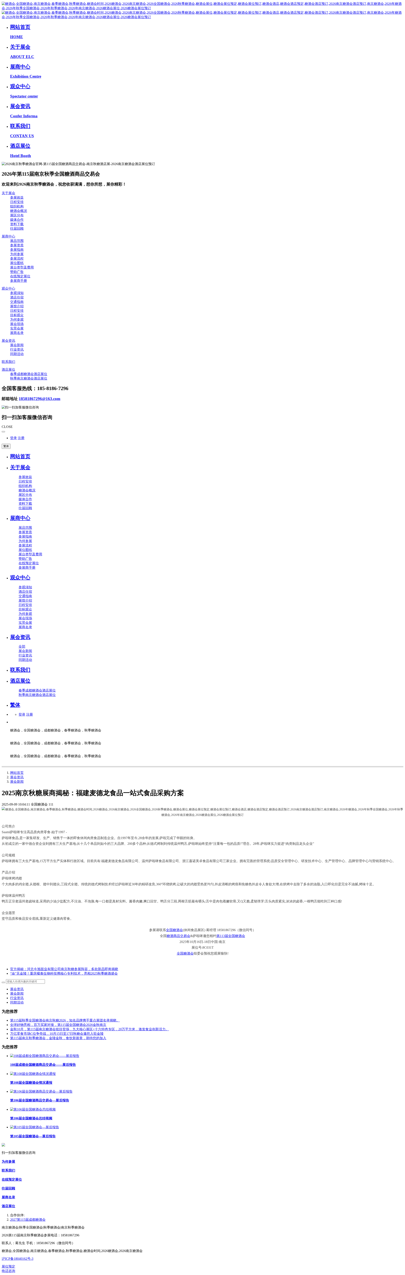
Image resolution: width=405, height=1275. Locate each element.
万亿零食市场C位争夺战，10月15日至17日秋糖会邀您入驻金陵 (57, 1033)
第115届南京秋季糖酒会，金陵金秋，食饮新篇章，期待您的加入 (58, 1038)
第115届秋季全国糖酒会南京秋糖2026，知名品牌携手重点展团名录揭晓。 (65, 1020)
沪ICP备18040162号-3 (17, 1258)
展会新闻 (17, 781)
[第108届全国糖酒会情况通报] (33, 1074)
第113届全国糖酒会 (230, 936)
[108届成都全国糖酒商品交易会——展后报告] (44, 1056)
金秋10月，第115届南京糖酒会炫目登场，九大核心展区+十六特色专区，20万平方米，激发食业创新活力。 (89, 1029)
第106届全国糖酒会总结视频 (31, 1118)
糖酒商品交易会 (178, 936)
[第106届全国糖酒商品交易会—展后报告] (41, 1091)
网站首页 (20, 456)
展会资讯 (17, 777)
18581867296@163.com (39, 398)
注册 (21, 438)
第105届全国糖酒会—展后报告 (33, 1136)
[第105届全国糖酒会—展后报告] (34, 1127)
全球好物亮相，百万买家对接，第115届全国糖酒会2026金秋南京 (58, 1025)
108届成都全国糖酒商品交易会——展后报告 (43, 1064)
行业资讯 (17, 998)
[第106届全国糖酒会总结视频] (33, 1109)
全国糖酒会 (174, 930)
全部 (22, 646)
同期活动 (17, 1002)
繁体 (6, 446)
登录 (13, 438)
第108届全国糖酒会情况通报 (31, 1082)
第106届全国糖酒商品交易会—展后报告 (39, 1100)
